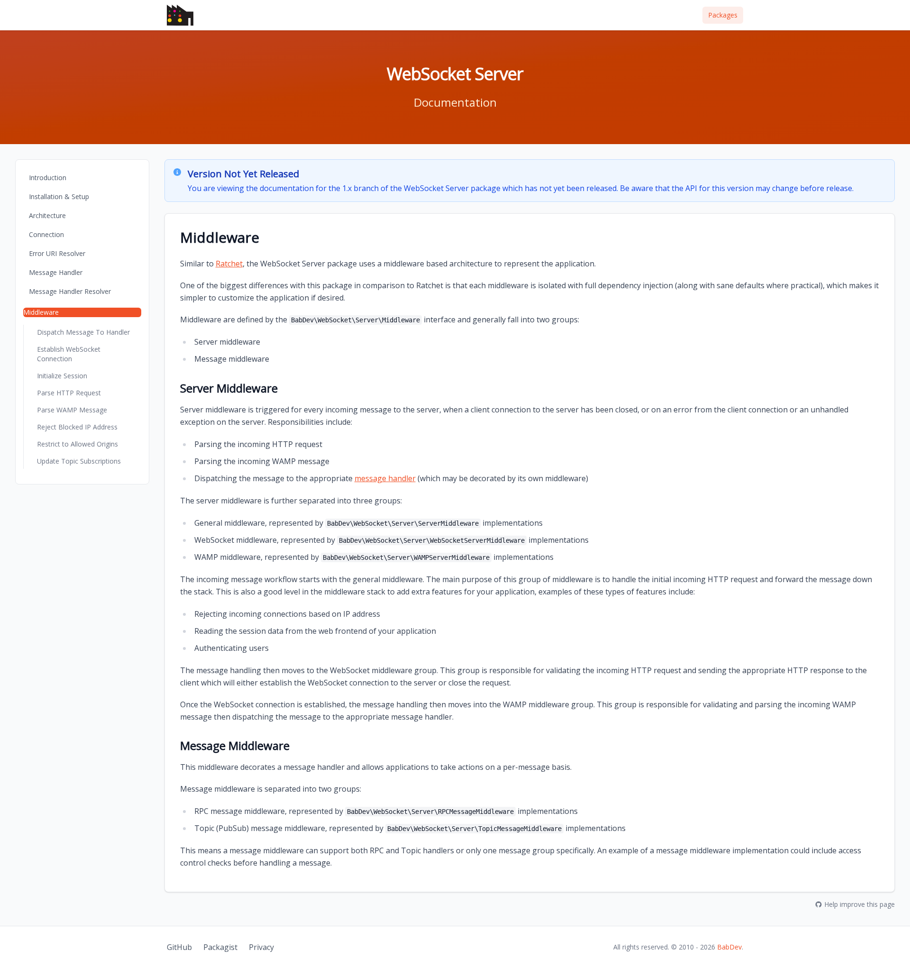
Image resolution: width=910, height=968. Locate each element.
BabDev (729, 946)
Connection (46, 234)
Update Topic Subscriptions (79, 461)
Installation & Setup (59, 196)
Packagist (220, 947)
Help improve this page (859, 904)
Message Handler (55, 272)
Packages (722, 14)
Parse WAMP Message (72, 409)
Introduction (47, 177)
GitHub (179, 947)
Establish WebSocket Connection (68, 354)
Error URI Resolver (57, 253)
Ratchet (229, 263)
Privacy (261, 947)
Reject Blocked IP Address (77, 426)
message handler (385, 478)
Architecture (47, 215)
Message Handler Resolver (70, 291)
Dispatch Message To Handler (83, 332)
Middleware (41, 312)
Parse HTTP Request (69, 392)
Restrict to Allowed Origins (77, 443)
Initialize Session (62, 375)
